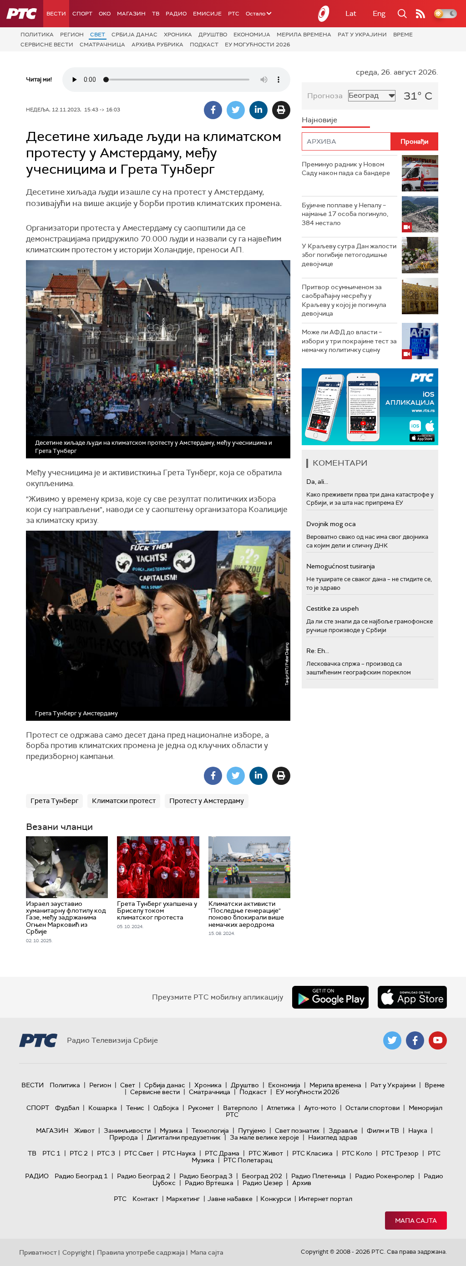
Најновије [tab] (319, 120)
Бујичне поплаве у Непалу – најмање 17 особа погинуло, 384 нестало (345, 214)
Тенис (135, 1108)
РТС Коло (357, 1153)
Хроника (178, 34)
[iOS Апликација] (370, 406)
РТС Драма (222, 1153)
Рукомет (201, 1108)
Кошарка (102, 1108)
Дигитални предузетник (184, 1137)
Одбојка (166, 1108)
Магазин (131, 13)
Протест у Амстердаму (206, 800)
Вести (56, 13)
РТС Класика (312, 1153)
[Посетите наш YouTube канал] (438, 1040)
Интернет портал (325, 1199)
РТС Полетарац (247, 1160)
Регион (72, 34)
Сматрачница (102, 44)
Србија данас (134, 34)
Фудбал (67, 1108)
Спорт (82, 13)
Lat (350, 13)
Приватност (38, 1252)
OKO (105, 13)
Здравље (343, 1130)
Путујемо (252, 1130)
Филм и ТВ (383, 1130)
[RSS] (420, 13)
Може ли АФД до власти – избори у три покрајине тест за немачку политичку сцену (349, 341)
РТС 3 (106, 1153)
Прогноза (325, 95)
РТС (233, 13)
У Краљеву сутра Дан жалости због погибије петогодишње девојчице (349, 255)
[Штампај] (281, 110)
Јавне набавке (230, 1199)
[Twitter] (236, 110)
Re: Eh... (317, 651)
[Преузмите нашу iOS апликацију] (412, 997)
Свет (97, 34)
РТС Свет (138, 1153)
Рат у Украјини (362, 34)
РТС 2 (79, 1153)
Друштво (212, 34)
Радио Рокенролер (385, 1176)
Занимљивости (127, 1130)
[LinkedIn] (258, 110)
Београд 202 (262, 1176)
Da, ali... (317, 481)
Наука (417, 1130)
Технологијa (210, 1130)
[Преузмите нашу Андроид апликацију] (330, 997)
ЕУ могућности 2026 (257, 44)
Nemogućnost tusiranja (340, 566)
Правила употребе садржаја (141, 1252)
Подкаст (204, 44)
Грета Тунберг (54, 800)
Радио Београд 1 (81, 1176)
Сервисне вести (46, 44)
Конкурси (275, 1199)
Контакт (145, 1199)
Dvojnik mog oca (331, 524)
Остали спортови (372, 1108)
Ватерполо (240, 1108)
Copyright (76, 1252)
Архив (301, 1183)
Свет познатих (297, 1130)
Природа (123, 1137)
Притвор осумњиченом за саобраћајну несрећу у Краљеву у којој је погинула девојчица (344, 300)
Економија (251, 34)
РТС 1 (51, 1153)
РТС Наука (179, 1153)
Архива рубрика (157, 44)
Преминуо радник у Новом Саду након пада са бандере (346, 168)
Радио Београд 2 (143, 1176)
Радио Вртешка (209, 1183)
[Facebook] (213, 110)
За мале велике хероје (264, 1137)
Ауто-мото (320, 1108)
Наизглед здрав (332, 1137)
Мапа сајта (416, 1220)
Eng (379, 13)
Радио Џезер (263, 1183)
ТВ (155, 13)
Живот (84, 1130)
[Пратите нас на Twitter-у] (392, 1040)
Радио (176, 13)
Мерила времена (304, 34)
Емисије (207, 13)
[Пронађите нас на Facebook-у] (415, 1040)
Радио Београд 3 (206, 1176)
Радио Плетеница (318, 1176)
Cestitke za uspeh (332, 608)
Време (403, 34)
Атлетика (281, 1108)
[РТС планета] (324, 13)
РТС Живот (265, 1153)
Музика (171, 1130)
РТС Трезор (400, 1153)
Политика (37, 34)
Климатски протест (124, 800)
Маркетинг (183, 1199)
